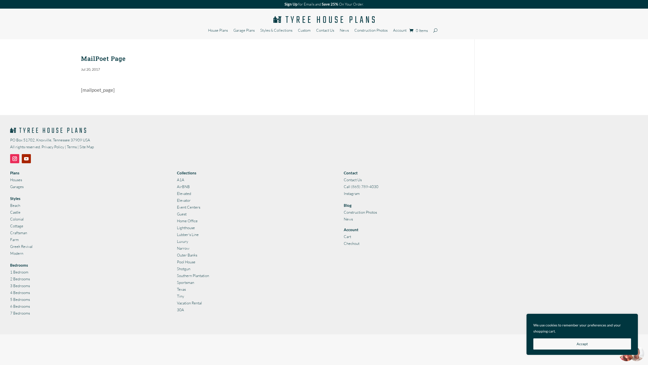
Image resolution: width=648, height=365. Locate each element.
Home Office (187, 220)
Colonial (17, 219)
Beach (15, 205)
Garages (17, 186)
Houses (16, 179)
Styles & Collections (276, 31)
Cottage (16, 226)
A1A (180, 179)
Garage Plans (244, 31)
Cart (347, 236)
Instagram (352, 193)
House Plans (218, 31)
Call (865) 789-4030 (361, 186)
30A (180, 309)
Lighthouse (186, 227)
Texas (181, 289)
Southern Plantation (193, 275)
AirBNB (183, 186)
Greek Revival (21, 246)
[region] (582, 334)
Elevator (184, 200)
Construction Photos (371, 31)
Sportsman (185, 282)
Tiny (180, 296)
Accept (582, 344)
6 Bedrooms (20, 306)
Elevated (184, 193)
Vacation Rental (189, 303)
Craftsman (18, 232)
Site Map (86, 146)
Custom (304, 31)
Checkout (351, 243)
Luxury (182, 241)
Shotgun (183, 268)
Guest (182, 214)
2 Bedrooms (20, 279)
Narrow (183, 248)
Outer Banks (187, 255)
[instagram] (14, 158)
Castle (15, 212)
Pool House (186, 262)
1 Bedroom (19, 272)
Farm (14, 239)
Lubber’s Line (188, 234)
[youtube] (26, 158)
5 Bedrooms (20, 299)
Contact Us (325, 31)
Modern (16, 253)
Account (400, 31)
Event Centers (188, 207)
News (344, 31)
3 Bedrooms (20, 285)
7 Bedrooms (20, 313)
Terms (72, 146)
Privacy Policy (53, 146)
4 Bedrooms (20, 292)
